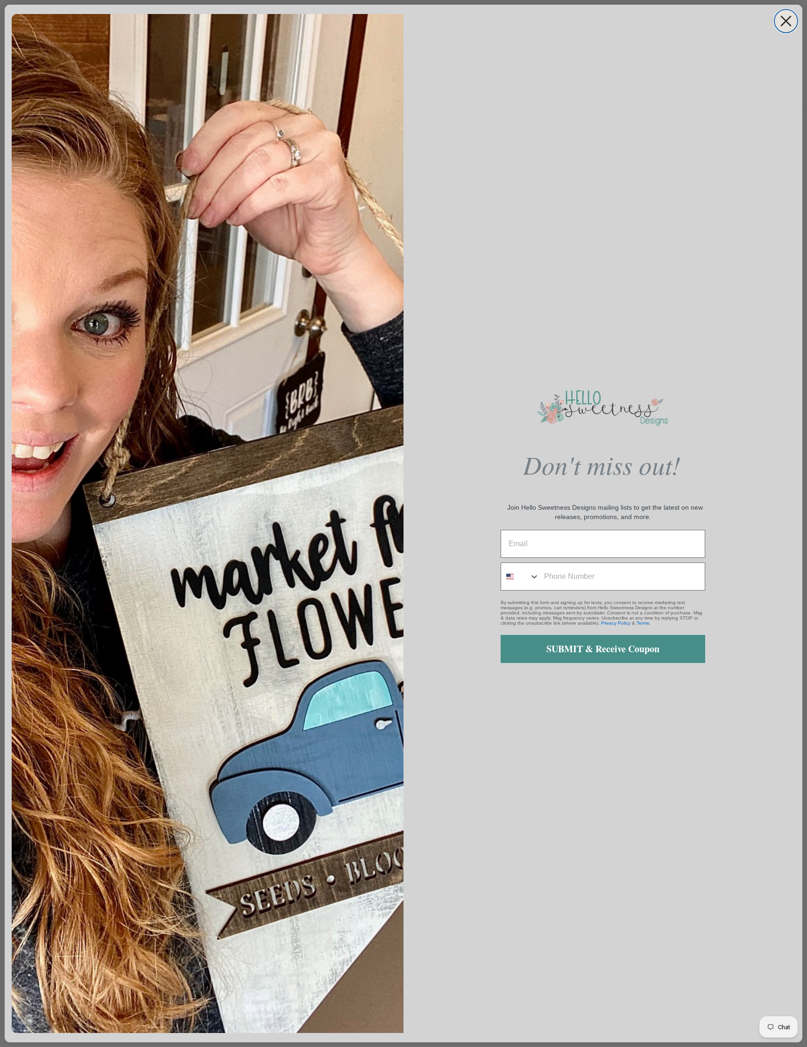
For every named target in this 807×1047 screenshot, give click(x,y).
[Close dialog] (786, 21)
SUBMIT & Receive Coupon (602, 648)
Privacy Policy (615, 623)
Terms (643, 623)
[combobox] (520, 576)
